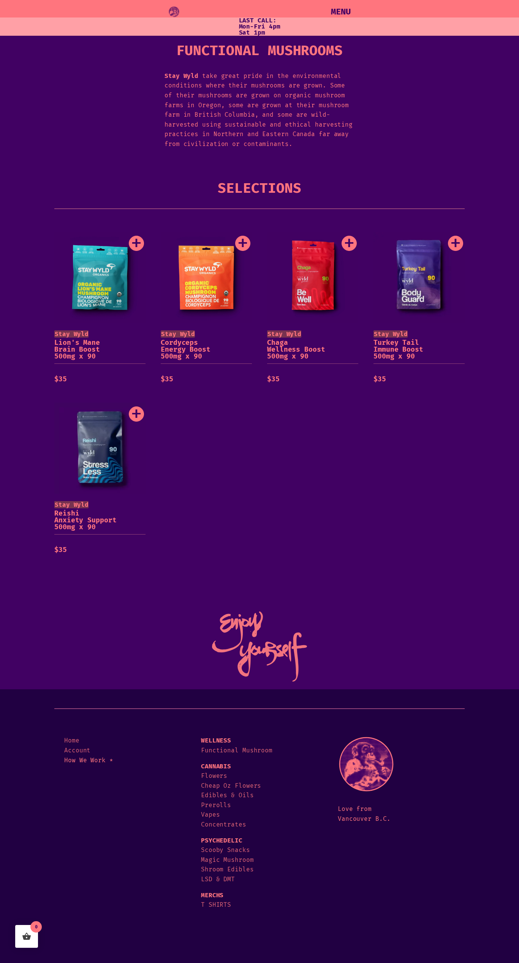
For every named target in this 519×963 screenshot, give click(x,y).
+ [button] (136, 243)
